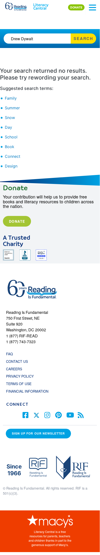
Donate (17, 221)
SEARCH (83, 38)
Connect (12, 156)
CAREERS (14, 368)
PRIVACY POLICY (20, 376)
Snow (10, 117)
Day (8, 127)
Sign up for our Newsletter (38, 433)
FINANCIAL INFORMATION (27, 391)
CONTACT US (18, 361)
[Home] (18, 5)
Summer (12, 107)
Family (11, 98)
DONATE (76, 7)
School (11, 137)
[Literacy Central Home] (40, 5)
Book (9, 146)
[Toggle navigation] (92, 7)
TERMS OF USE (21, 383)
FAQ (9, 353)
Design (11, 166)
